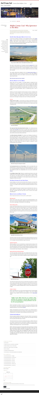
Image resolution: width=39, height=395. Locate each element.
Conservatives (19, 30)
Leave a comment (35, 30)
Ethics (19, 31)
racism (17, 32)
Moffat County (3, 46)
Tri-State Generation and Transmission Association (4, 50)
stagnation (4, 49)
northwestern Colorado (5, 47)
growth (7, 45)
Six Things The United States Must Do (9, 350)
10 (5, 376)
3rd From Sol (6, 3)
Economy (27, 30)
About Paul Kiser (6, 342)
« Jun (4, 380)
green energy (4, 45)
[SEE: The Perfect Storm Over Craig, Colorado (17, 78)
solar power (6, 48)
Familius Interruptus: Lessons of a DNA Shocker (10, 345)
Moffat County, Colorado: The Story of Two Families (10, 347)
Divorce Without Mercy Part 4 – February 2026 (10, 363)
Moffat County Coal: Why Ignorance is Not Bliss (23, 27)
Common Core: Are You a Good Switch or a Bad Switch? (11, 344)
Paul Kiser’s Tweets (7, 367)
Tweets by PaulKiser (5, 368)
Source (11, 170)
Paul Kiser (13, 30)
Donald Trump (23, 30)
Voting (13, 33)
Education (11, 31)
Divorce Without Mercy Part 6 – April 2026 (9, 360)
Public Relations (14, 32)
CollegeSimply (34, 292)
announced (31, 65)
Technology (27, 32)
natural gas (6, 46)
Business (17, 30)
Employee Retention (15, 31)
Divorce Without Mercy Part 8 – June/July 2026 (10, 357)
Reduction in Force (20, 32)
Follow (5, 386)
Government (21, 31)
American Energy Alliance (32, 72)
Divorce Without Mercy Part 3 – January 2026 (9, 365)
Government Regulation (26, 31)
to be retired (16, 129)
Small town (24, 32)
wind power (6, 52)
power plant (3, 48)
